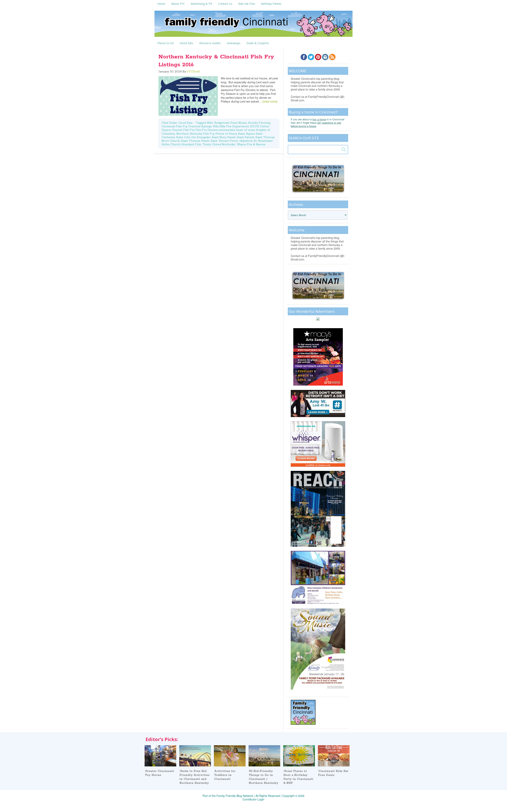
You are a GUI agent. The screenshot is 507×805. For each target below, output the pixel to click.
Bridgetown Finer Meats (230, 123)
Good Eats (185, 123)
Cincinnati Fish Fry (174, 126)
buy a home (319, 119)
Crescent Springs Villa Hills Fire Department (218, 126)
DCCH (254, 126)
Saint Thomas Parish (195, 141)
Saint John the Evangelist (193, 137)
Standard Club (191, 144)
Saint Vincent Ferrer (224, 141)
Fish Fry (188, 130)
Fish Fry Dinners (206, 130)
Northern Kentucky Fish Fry (195, 133)
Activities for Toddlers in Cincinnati (224, 775)
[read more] (269, 101)
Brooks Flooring (259, 123)
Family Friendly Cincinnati (253, 25)
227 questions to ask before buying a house (316, 124)
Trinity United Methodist (219, 144)
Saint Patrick (245, 137)
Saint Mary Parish (224, 137)
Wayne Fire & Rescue (251, 144)
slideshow (246, 141)
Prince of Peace (226, 133)
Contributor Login (253, 799)
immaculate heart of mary (237, 130)
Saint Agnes (246, 133)
